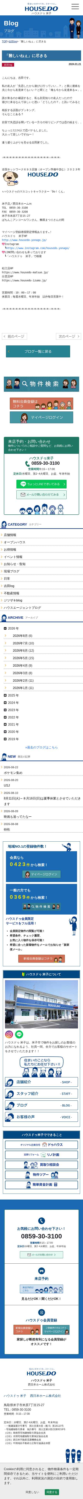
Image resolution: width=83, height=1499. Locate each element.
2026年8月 (20, 635)
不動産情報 (11, 593)
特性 (7, 829)
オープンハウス (14, 542)
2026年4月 (20, 665)
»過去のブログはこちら (41, 747)
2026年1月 (20, 688)
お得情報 (10, 549)
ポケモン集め (13, 772)
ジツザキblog (13, 600)
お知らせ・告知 (14, 564)
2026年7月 (20, 643)
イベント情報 (13, 556)
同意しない (32, 1492)
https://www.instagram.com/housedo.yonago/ (37, 248)
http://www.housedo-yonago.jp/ (24, 240)
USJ (7, 785)
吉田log (9, 586)
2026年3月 (20, 673)
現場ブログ (11, 571)
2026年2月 (20, 680)
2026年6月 (20, 650)
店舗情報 (10, 535)
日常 (7, 578)
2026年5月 (20, 658)
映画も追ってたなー (18, 816)
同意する (52, 1492)
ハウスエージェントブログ (22, 607)
